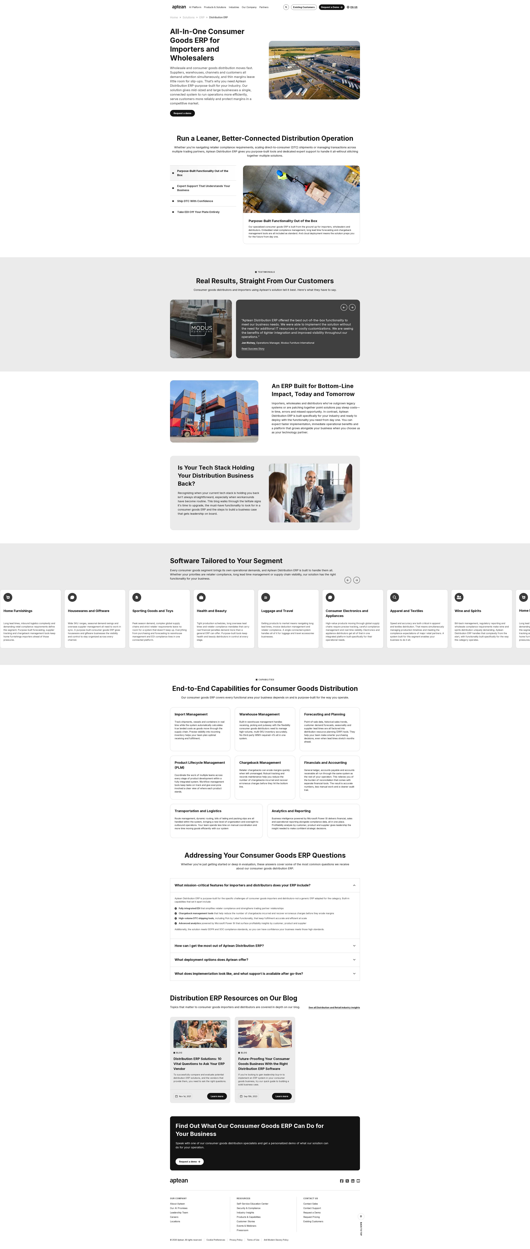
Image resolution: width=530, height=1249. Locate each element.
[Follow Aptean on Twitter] (347, 1181)
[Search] (286, 7)
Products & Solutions (215, 7)
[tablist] (203, 191)
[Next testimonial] (352, 307)
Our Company (249, 7)
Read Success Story (253, 348)
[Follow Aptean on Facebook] (341, 1181)
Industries (234, 7)
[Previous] (347, 580)
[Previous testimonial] (344, 307)
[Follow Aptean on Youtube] (358, 1181)
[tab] (203, 172)
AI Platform (195, 7)
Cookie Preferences (215, 1240)
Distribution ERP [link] (218, 17)
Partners (263, 7)
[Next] (356, 580)
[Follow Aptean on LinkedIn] (352, 1181)
